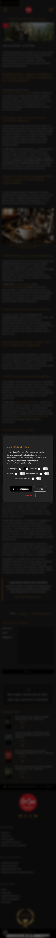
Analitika (33, 469)
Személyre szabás (22, 478)
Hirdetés (10, 473)
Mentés (40, 489)
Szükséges (12, 469)
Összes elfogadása (21, 489)
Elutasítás (28, 495)
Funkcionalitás (32, 473)
